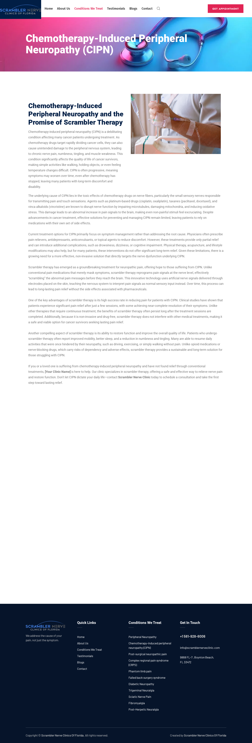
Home (49, 8)
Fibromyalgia (137, 703)
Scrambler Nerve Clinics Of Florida (205, 735)
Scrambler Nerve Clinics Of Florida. (63, 735)
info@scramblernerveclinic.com (200, 647)
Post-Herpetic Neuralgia (144, 709)
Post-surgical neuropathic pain (148, 654)
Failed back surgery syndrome (147, 677)
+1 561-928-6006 (192, 636)
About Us (63, 8)
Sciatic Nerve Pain (140, 696)
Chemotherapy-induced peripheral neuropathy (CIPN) (150, 645)
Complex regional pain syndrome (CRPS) (149, 663)
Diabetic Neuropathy (141, 684)
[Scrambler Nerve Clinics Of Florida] (20, 9)
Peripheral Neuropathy (143, 637)
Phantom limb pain (140, 671)
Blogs (133, 8)
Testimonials (116, 8)
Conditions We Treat (88, 8)
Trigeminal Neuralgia (141, 690)
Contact (147, 8)
